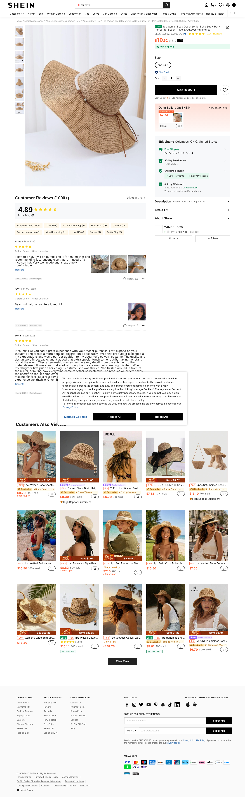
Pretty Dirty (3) (114, 232)
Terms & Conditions (74, 781)
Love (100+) (78, 232)
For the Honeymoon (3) (28, 232)
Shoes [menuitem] (124, 13)
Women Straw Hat (91, 21)
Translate (19, 270)
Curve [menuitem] (96, 13)
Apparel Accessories (33, 21)
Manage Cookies (70, 777)
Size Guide (49, 724)
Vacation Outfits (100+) (28, 225)
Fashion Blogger (25, 711)
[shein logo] (21, 5)
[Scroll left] (230, 13)
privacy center (173, 743)
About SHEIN (23, 702)
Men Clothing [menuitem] (110, 13)
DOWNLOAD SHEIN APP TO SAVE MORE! (206, 698)
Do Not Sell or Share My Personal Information (39, 781)
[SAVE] (225, 90)
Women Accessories (56, 21)
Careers (21, 720)
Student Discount (25, 724)
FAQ (72, 728)
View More (122, 661)
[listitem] (171, 120)
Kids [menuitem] (86, 13)
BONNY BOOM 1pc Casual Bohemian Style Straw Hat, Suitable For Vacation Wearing (166, 485)
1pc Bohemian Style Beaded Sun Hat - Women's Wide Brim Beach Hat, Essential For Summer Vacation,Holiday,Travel (80, 563)
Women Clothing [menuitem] (56, 13)
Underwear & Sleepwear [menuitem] (144, 13)
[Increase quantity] (178, 78)
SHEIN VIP (49, 728)
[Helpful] (124, 279)
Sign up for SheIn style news (142, 714)
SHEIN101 (22, 728)
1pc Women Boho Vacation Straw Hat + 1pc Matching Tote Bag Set (37, 485)
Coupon (74, 720)
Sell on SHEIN (51, 733)
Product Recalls (78, 715)
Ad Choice (85, 785)
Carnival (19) (119, 225)
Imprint (73, 785)
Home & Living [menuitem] (168, 13)
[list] (153, 704)
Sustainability (23, 707)
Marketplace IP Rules (27, 785)
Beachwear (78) (99, 225)
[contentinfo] (178, 764)
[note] (36, 480)
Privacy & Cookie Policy (194, 740)
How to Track (50, 720)
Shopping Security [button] (174, 171)
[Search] (166, 5)
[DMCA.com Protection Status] (135, 773)
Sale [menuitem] (41, 13)
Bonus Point (76, 711)
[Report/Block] (144, 279)
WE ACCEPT (130, 756)
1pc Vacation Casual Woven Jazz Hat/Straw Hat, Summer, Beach (123, 637)
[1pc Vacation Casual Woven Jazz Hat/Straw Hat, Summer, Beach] (122, 609)
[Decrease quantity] (164, 78)
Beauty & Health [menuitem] (215, 13)
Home (18, 21)
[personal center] (206, 5)
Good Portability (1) (55, 232)
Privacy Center (24, 777)
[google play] (194, 706)
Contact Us (75, 702)
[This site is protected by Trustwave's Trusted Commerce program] (127, 773)
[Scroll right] (234, 13)
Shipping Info (50, 702)
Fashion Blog (23, 733)
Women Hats (74, 21)
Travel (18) (51, 225)
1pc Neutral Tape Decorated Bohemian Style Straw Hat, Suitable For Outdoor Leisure (209, 563)
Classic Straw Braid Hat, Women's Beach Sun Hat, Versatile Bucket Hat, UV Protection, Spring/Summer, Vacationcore (80, 488)
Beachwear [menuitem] (75, 13)
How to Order (50, 715)
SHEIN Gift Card (78, 724)
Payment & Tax (77, 707)
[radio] (163, 65)
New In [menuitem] (31, 13)
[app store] (187, 706)
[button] (228, 5)
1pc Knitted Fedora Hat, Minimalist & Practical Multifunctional (37, 563)
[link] (213, 5)
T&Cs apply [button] (170, 164)
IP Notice (45, 785)
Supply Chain (23, 715)
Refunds (48, 711)
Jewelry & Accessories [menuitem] (191, 13)
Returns (47, 707)
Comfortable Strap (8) (74, 225)
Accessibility (60, 785)
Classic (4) (95, 232)
